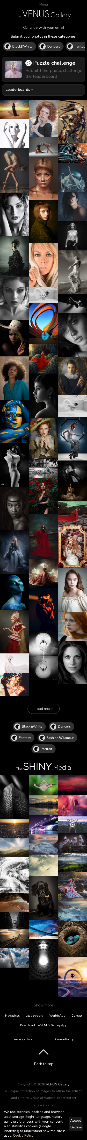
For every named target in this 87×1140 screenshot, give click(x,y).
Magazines (12, 1016)
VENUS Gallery (57, 1084)
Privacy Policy (23, 1039)
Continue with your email (43, 27)
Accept (75, 1120)
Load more (44, 708)
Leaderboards (18, 89)
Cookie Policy (23, 1135)
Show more (43, 1005)
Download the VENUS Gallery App (43, 1025)
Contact (77, 1016)
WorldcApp (57, 1016)
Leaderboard (34, 1016)
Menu (43, 4)
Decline (76, 1127)
